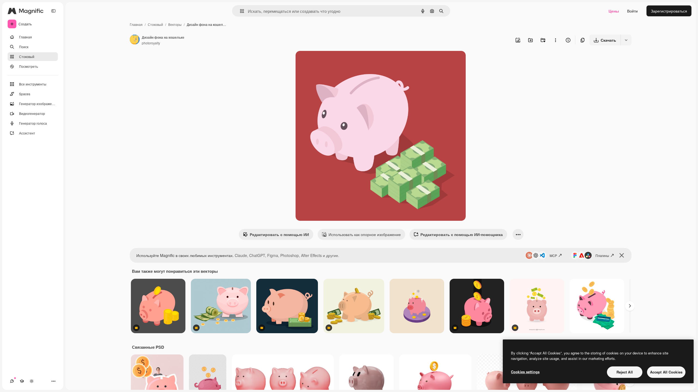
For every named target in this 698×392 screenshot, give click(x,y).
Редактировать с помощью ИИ (279, 234)
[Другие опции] (555, 40)
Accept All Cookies (666, 372)
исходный (332, 61)
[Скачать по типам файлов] (626, 40)
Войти (632, 11)
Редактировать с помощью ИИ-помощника (461, 234)
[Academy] (21, 381)
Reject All (624, 372)
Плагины (602, 255)
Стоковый (155, 24)
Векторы (175, 24)
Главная (136, 24)
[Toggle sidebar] (53, 11)
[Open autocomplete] (239, 11)
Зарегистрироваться (669, 11)
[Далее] (630, 306)
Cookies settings (525, 371)
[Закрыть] (621, 255)
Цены (614, 11)
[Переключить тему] (31, 381)
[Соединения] (12, 381)
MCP (553, 255)
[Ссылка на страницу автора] (135, 40)
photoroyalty (151, 43)
